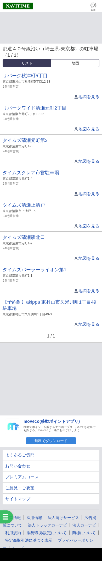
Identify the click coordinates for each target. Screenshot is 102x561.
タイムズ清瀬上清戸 (24, 205)
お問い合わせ (17, 466)
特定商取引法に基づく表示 (28, 540)
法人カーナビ (84, 525)
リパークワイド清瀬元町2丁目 (34, 108)
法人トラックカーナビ (47, 525)
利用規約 (13, 532)
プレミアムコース (22, 477)
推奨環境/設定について (46, 532)
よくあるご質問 (20, 455)
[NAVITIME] (18, 6)
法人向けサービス (63, 517)
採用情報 (34, 517)
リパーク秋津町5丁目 (25, 75)
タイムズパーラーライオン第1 (34, 269)
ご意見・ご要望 (20, 488)
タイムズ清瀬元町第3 (25, 140)
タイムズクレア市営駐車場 (31, 172)
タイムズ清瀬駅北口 (24, 237)
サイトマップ (17, 499)
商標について (84, 532)
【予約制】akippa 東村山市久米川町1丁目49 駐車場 (49, 305)
